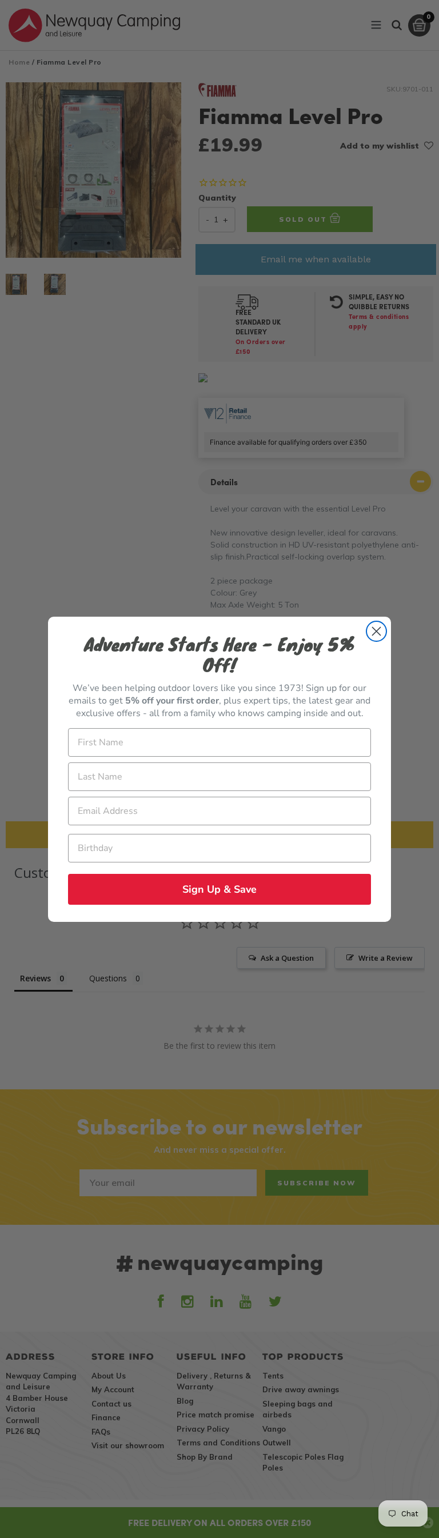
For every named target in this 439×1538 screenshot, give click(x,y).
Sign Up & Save (219, 889)
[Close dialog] (376, 631)
